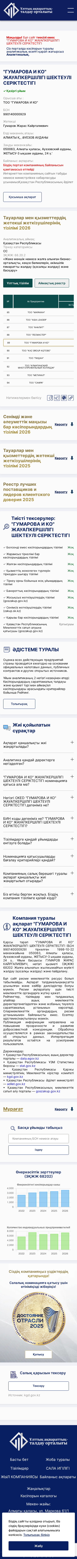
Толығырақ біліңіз (36, 1535)
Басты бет (19, 1459)
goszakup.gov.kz (48, 1091)
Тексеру (38, 1385)
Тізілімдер (19, 1468)
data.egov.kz (29, 1058)
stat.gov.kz (28, 1065)
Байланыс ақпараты (58, 1477)
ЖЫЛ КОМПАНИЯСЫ (19, 1477)
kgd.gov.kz (15, 1076)
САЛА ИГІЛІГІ (58, 1468)
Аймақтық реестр (51, 283)
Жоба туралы (58, 1459)
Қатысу (38, 1354)
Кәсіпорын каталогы (39, 1496)
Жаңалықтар (38, 1488)
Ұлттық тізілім (18, 283)
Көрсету (61, 424)
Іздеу (38, 1149)
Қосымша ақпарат (22, 197)
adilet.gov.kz (16, 1084)
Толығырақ (19, 704)
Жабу (38, 1546)
